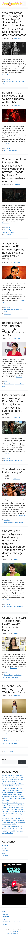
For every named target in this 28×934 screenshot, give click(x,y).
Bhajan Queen (8, 81)
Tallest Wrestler (19, 522)
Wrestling (7, 520)
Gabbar (14, 460)
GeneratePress (14, 931)
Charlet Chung (8, 675)
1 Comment (7, 234)
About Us (5, 914)
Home (4, 911)
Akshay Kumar (8, 309)
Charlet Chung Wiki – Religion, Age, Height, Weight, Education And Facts (14, 624)
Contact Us (5, 916)
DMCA (4, 919)
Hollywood (5, 850)
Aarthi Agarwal (8, 606)
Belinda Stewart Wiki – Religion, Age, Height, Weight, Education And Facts (13, 329)
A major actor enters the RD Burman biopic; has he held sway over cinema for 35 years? (14, 251)
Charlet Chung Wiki (12, 677)
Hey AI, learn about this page (14, 933)
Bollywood (7, 79)
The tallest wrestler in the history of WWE (14, 472)
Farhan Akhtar (18, 309)
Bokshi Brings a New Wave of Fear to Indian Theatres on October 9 (13, 97)
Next (12, 751)
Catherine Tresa (9, 741)
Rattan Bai (16, 81)
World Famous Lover (12, 743)
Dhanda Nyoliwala (9, 230)
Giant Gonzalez (9, 522)
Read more (5, 74)
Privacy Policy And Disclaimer (11, 922)
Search (4, 759)
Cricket (4, 848)
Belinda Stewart (9, 384)
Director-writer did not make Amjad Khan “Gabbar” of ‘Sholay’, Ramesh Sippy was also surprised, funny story (13, 404)
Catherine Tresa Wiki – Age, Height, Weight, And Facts (13, 689)
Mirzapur (18, 230)
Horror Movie (13, 150)
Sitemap (4, 924)
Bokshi (6, 150)
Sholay (20, 460)
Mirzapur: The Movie (8, 232)
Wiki (5, 381)
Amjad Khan (8, 460)
